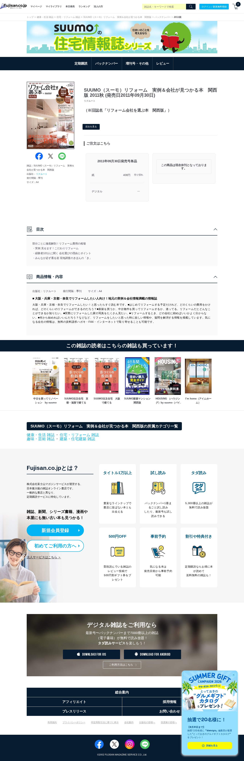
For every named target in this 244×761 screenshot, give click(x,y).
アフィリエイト (74, 702)
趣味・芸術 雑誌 (41, 439)
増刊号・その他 (137, 63)
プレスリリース (74, 711)
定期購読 (81, 63)
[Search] (191, 7)
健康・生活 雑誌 (45, 17)
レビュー (162, 63)
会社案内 (128, 722)
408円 (126, 174)
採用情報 (170, 702)
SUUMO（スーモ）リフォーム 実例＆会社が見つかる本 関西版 (117, 17)
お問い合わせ (169, 711)
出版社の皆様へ (147, 722)
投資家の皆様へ (169, 722)
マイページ (36, 6)
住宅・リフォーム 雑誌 (68, 17)
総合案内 (122, 692)
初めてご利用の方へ (55, 545)
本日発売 (70, 6)
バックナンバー (163, 17)
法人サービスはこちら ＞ (44, 557)
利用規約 (52, 722)
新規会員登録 (55, 530)
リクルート (41, 174)
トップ (30, 17)
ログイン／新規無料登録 (214, 6)
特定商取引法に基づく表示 (105, 722)
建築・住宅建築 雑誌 (77, 439)
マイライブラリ (54, 6)
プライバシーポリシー (74, 722)
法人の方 (98, 6)
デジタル (97, 191)
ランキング (84, 6)
